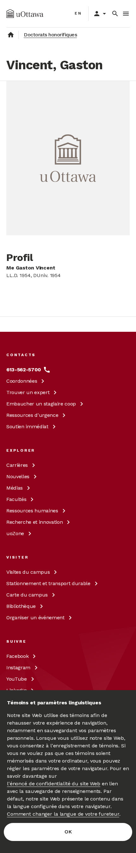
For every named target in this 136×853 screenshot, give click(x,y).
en (78, 13)
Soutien (27, 426)
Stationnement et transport (48, 583)
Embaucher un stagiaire (41, 404)
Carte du (27, 595)
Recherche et (34, 522)
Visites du (28, 572)
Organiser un (35, 618)
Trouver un (27, 392)
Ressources (32, 415)
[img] (24, 13)
